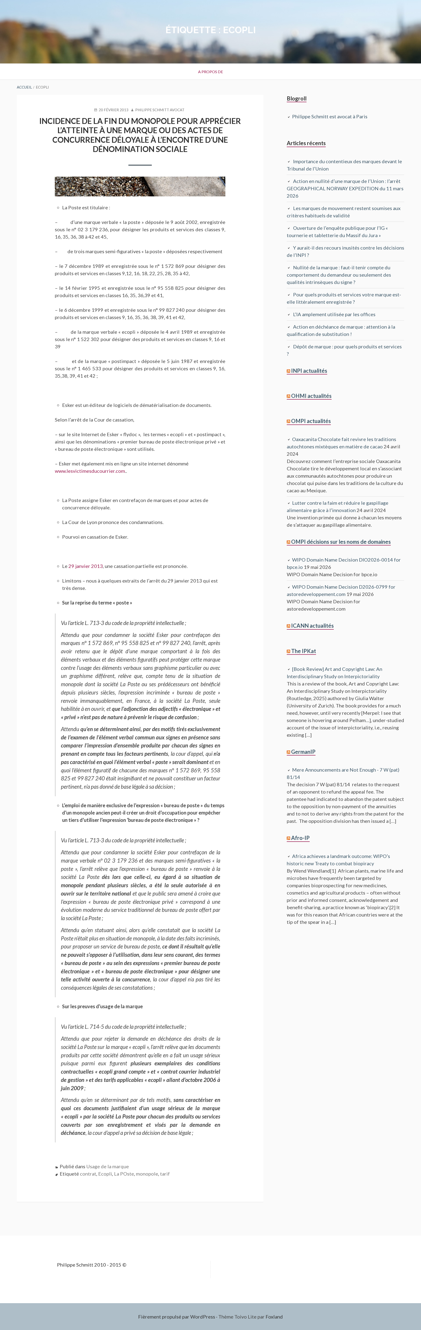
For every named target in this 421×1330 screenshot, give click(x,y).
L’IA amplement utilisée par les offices (334, 314)
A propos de (210, 71)
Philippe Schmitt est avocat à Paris (329, 116)
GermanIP (303, 751)
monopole (147, 1174)
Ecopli (105, 1174)
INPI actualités (309, 370)
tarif (165, 1174)
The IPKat (303, 651)
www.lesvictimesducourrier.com (90, 471)
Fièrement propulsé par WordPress (176, 1317)
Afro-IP (300, 838)
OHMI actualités (311, 396)
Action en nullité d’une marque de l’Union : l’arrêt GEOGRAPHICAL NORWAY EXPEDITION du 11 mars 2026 (345, 188)
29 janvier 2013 (85, 566)
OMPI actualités (311, 421)
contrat (88, 1174)
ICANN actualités (312, 625)
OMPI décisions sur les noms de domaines (341, 541)
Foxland (274, 1317)
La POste (124, 1174)
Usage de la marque (107, 1166)
